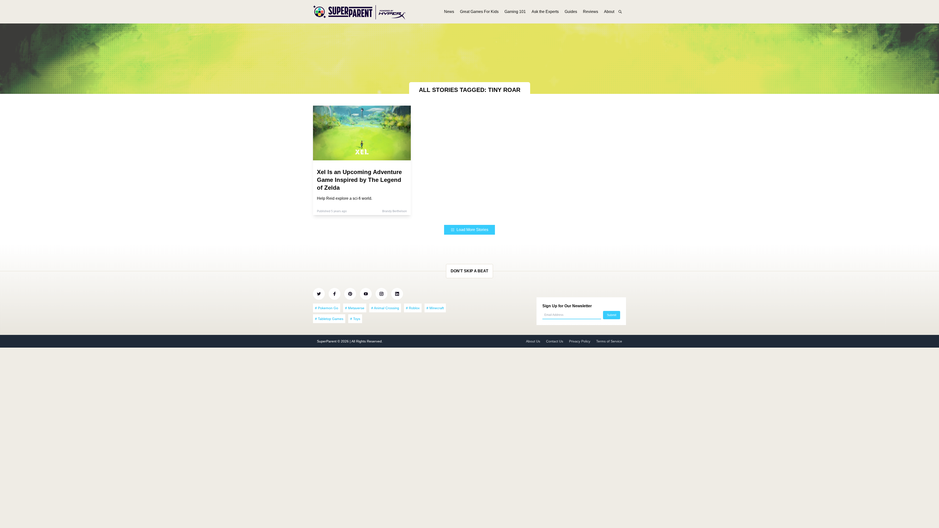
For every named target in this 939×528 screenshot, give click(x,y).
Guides (571, 12)
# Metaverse (354, 308)
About (609, 12)
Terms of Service (609, 341)
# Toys (355, 319)
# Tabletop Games (329, 319)
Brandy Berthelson (394, 211)
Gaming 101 (515, 12)
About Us (533, 341)
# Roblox (413, 308)
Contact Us (554, 341)
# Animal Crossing (385, 308)
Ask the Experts (545, 12)
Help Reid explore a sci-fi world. (344, 198)
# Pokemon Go (326, 308)
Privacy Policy (579, 341)
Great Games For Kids (479, 12)
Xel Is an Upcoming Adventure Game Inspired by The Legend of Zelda (359, 180)
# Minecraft (435, 308)
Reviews (590, 12)
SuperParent (327, 341)
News (449, 12)
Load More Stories (472, 230)
